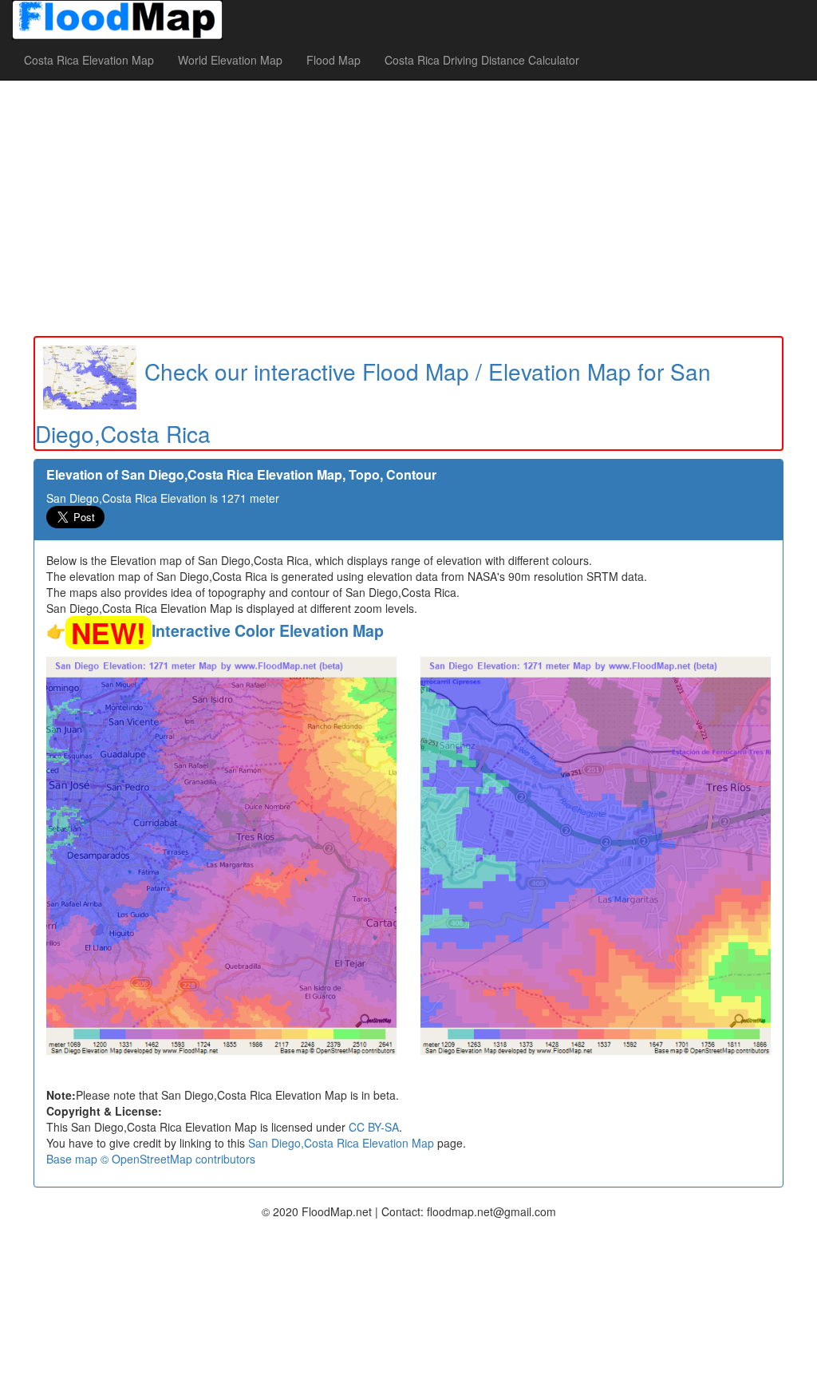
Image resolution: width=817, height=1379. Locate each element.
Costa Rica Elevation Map (89, 60)
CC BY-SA (374, 1127)
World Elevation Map (230, 60)
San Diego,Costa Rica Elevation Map (341, 1143)
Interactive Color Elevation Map (268, 630)
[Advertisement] (408, 208)
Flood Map (333, 60)
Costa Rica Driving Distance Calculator (482, 60)
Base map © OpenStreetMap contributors (150, 1159)
